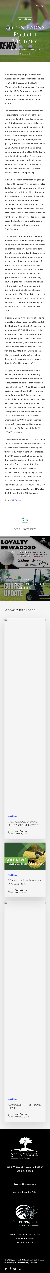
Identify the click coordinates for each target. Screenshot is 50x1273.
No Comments (25, 54)
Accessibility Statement (25, 1184)
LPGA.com (17, 500)
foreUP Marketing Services (26, 1263)
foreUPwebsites (20, 50)
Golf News (25, 19)
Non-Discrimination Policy (25, 1192)
